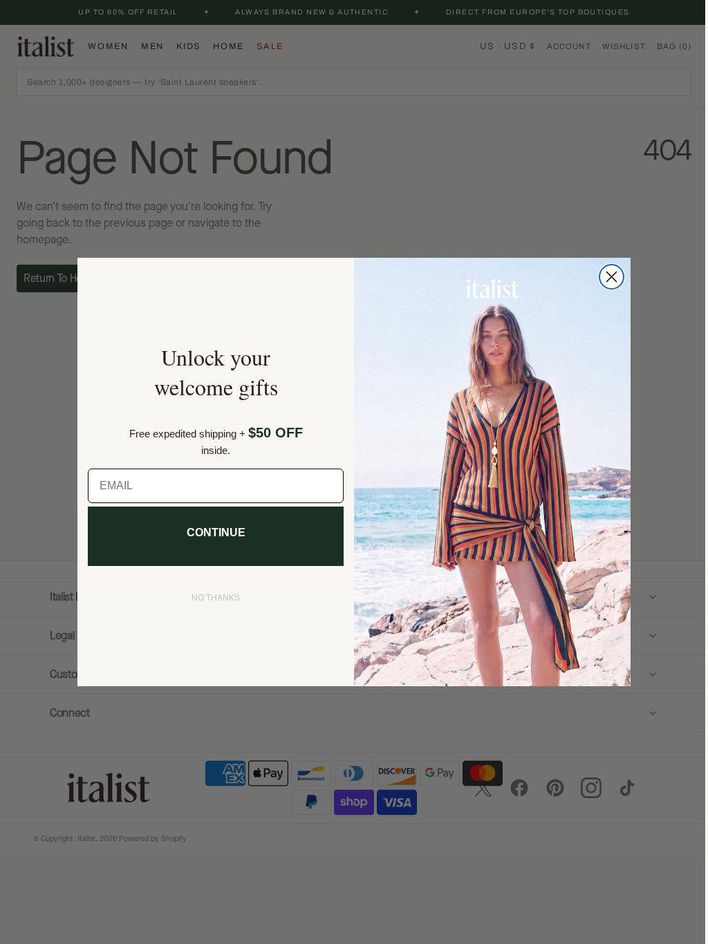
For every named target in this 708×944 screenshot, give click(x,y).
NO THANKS (211, 598)
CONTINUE (210, 532)
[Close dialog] (607, 277)
